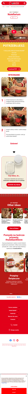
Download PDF (12, 69)
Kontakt (15, 325)
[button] (19, 307)
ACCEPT (14, 392)
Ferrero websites (12, 307)
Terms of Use (20, 344)
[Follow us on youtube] (17, 340)
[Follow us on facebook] (11, 340)
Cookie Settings (14, 386)
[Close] (26, 376)
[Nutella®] (14, 3)
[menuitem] (13, 310)
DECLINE (14, 389)
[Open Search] (4, 3)
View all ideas (14, 228)
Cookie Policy (15, 344)
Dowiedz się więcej (14, 184)
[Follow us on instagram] (14, 340)
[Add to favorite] (14, 152)
